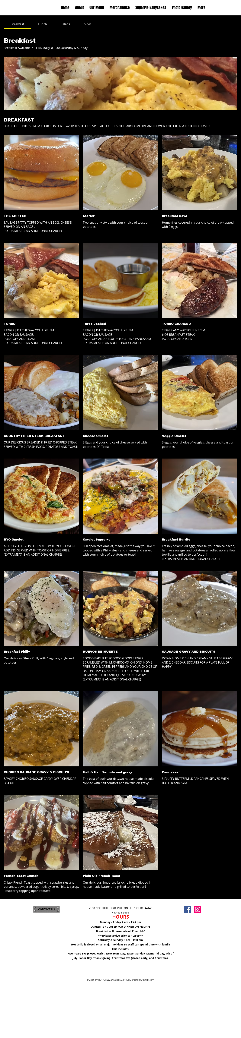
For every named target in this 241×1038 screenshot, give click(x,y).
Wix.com (149, 979)
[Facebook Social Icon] (187, 909)
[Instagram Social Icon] (197, 909)
